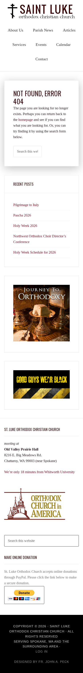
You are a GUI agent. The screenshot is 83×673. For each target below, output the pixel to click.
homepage (25, 120)
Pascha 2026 (22, 215)
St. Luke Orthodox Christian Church (41, 11)
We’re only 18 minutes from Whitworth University (39, 472)
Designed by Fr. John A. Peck (41, 661)
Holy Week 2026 (25, 226)
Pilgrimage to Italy (26, 205)
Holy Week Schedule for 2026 (34, 252)
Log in (42, 651)
